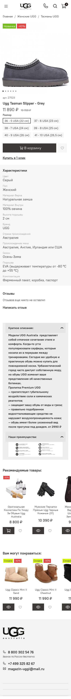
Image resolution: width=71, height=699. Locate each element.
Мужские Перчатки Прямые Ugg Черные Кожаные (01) (45, 510)
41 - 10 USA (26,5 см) (48, 135)
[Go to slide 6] (15, 91)
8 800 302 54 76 (21, 652)
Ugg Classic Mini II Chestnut (45, 591)
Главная (8, 16)
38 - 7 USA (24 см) (17, 128)
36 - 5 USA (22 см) (17, 121)
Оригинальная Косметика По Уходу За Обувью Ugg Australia (16, 511)
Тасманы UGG (50, 16)
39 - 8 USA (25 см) (46, 128)
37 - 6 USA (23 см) (46, 121)
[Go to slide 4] (10, 91)
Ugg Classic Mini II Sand (16, 591)
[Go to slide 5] (13, 91)
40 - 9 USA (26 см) (17, 135)
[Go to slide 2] (5, 91)
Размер (7, 115)
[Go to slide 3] (8, 91)
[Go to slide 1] (3, 91)
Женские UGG (26, 16)
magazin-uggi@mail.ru (26, 669)
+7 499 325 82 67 (21, 663)
